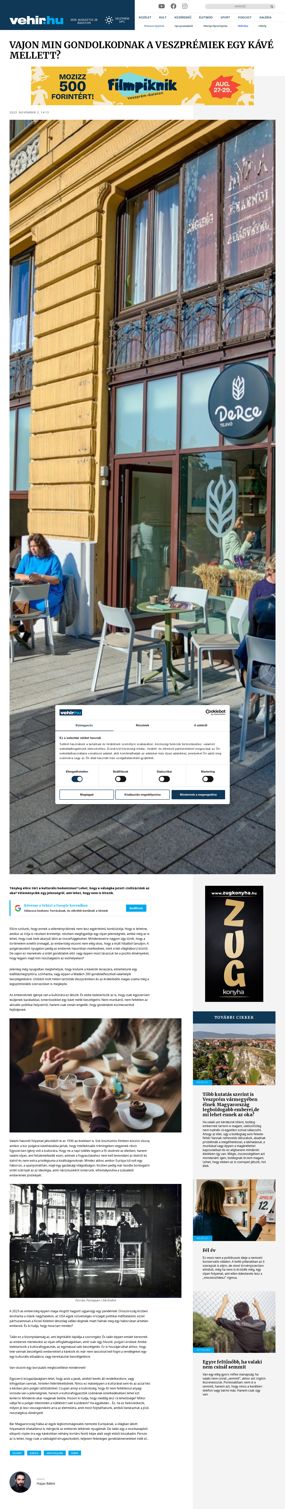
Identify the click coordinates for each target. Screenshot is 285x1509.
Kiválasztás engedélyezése (142, 794)
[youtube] (161, 6)
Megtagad (86, 794)
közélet (17, 1453)
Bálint (74, 1453)
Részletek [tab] (142, 725)
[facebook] (173, 6)
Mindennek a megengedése (198, 794)
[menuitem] (145, 17)
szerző (41, 1479)
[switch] (120, 779)
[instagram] (184, 6)
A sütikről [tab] (200, 725)
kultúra (34, 1453)
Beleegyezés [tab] (84, 725)
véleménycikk (54, 1453)
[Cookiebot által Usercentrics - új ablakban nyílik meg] (208, 712)
